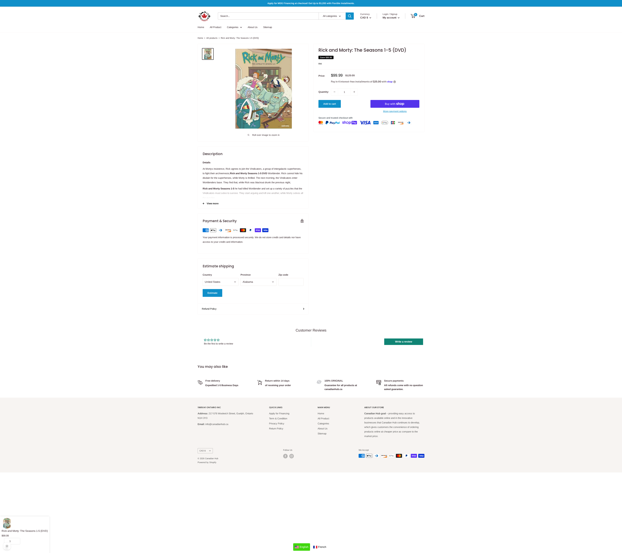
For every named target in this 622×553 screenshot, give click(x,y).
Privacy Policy (276, 423)
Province (246, 274)
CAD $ (202, 450)
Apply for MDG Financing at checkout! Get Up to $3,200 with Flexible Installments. (311, 3)
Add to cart (329, 103)
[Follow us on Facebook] (285, 456)
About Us (253, 27)
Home (201, 27)
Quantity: (323, 91)
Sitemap (267, 27)
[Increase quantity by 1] (354, 91)
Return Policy (276, 428)
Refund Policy (209, 308)
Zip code (283, 274)
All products (212, 38)
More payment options (395, 111)
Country (207, 274)
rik (320, 64)
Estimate (212, 292)
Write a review (403, 341)
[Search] (350, 16)
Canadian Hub (211, 458)
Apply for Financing (279, 413)
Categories (232, 27)
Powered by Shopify (207, 462)
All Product (215, 27)
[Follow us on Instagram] (291, 456)
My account (390, 17)
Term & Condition (278, 418)
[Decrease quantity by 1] (334, 91)
